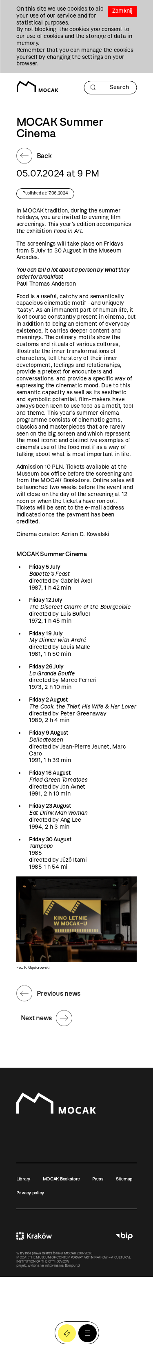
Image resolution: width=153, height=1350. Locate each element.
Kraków (34, 1236)
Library (23, 1179)
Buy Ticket (67, 1333)
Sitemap (124, 1179)
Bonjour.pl (72, 1265)
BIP (124, 1236)
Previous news (58, 993)
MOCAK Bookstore (61, 1179)
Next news (36, 1018)
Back (44, 156)
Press (98, 1179)
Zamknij (122, 10)
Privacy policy (30, 1193)
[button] (87, 1333)
